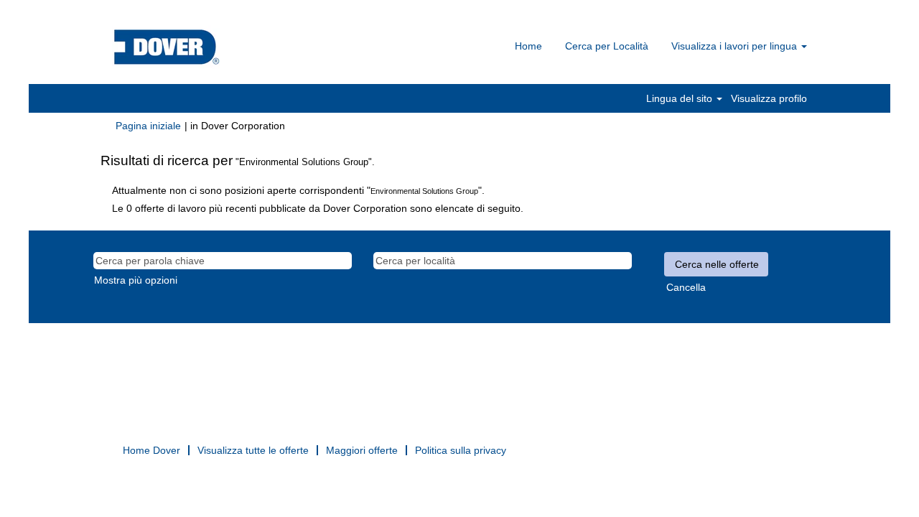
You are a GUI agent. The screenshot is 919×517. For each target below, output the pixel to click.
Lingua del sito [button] (680, 98)
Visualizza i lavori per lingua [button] (735, 46)
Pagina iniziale (148, 125)
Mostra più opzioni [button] (135, 280)
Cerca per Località (606, 46)
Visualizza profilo (769, 98)
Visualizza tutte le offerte (253, 450)
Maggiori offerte (362, 450)
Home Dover (151, 450)
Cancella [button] (686, 287)
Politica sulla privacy (460, 450)
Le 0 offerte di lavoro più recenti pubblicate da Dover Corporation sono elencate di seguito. (317, 208)
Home (528, 46)
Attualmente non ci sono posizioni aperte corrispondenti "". (298, 190)
